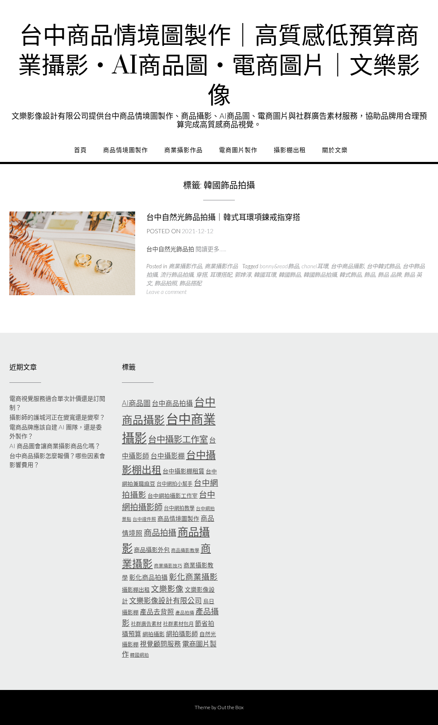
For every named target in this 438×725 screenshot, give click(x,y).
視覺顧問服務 (160, 644)
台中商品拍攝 (172, 403)
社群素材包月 (178, 624)
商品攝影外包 (152, 549)
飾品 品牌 (389, 274)
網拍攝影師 (182, 633)
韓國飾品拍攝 (320, 274)
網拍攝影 (153, 634)
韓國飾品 (289, 274)
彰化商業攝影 (193, 576)
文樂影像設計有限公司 (165, 600)
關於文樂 (335, 150)
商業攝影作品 (183, 150)
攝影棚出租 (290, 150)
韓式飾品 (350, 274)
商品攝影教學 (185, 550)
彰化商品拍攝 (148, 577)
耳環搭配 (221, 274)
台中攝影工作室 (178, 439)
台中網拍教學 (179, 508)
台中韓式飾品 (383, 266)
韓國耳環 (265, 274)
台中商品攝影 (347, 266)
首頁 (80, 150)
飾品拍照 (165, 283)
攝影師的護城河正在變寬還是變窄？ (57, 417)
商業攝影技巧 (168, 565)
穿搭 (201, 274)
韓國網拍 (139, 654)
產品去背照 (157, 612)
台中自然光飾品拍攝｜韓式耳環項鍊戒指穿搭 (223, 217)
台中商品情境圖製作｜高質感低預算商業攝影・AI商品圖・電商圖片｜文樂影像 (219, 66)
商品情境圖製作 (125, 150)
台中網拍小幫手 (174, 484)
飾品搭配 (190, 283)
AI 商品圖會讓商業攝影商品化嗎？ (55, 445)
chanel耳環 (315, 266)
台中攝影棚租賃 (183, 471)
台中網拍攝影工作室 (173, 495)
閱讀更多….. (210, 248)
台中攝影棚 (168, 456)
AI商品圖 (136, 403)
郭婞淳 (242, 274)
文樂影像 (167, 588)
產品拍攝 (184, 612)
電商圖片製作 (238, 150)
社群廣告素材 (146, 624)
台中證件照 (144, 519)
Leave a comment (166, 291)
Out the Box (230, 707)
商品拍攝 (160, 532)
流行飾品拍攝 (176, 274)
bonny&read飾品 (279, 266)
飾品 (369, 274)
